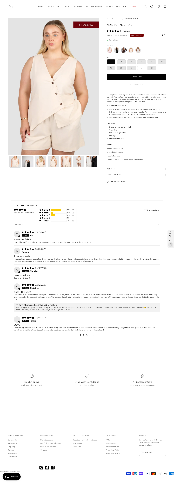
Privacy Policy (111, 443)
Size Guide (12, 453)
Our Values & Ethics (48, 447)
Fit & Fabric (111, 169)
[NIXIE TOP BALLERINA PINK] (109, 50)
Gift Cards (77, 447)
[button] (41, 6)
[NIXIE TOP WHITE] (138, 50)
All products (117, 19)
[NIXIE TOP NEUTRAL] (15, 162)
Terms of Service (112, 447)
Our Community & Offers (81, 435)
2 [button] (83, 335)
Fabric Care (12, 457)
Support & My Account (15, 435)
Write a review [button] (151, 210)
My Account (12, 443)
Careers (43, 450)
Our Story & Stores (46, 435)
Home (109, 19)
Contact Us (150, 385)
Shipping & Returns (114, 175)
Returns (11, 450)
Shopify (17, 471)
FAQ (108, 440)
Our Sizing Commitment (50, 443)
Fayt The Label (10, 471)
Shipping (11, 447)
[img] (164, 35)
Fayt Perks (77, 443)
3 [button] (87, 335)
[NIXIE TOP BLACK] (116, 50)
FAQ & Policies (111, 435)
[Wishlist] (158, 6)
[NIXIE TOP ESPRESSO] (124, 50)
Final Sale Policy (112, 450)
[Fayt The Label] (12, 6)
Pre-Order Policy (113, 453)
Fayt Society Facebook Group (85, 440)
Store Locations (46, 440)
